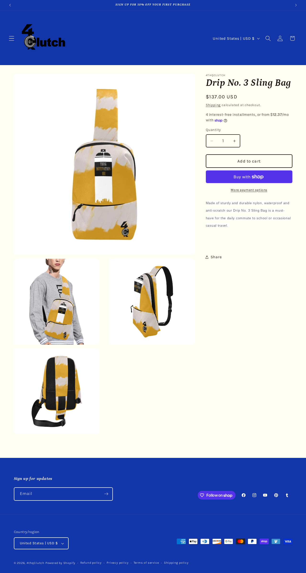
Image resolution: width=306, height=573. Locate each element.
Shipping (213, 105)
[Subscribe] (106, 494)
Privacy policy (117, 562)
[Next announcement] (296, 5)
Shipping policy (176, 562)
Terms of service (146, 562)
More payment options (249, 190)
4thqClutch (35, 563)
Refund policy (91, 562)
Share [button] (216, 257)
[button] (11, 38)
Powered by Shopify (60, 563)
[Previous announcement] (10, 5)
